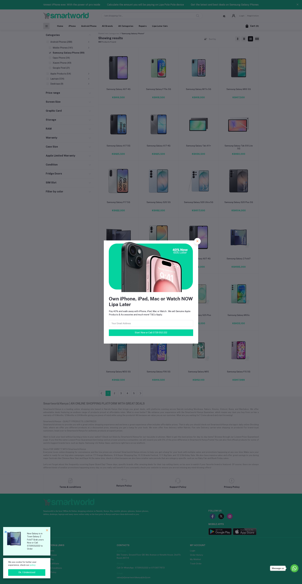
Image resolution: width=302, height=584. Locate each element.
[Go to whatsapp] (294, 568)
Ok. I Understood (26, 572)
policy (33, 565)
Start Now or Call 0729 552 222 (151, 332)
